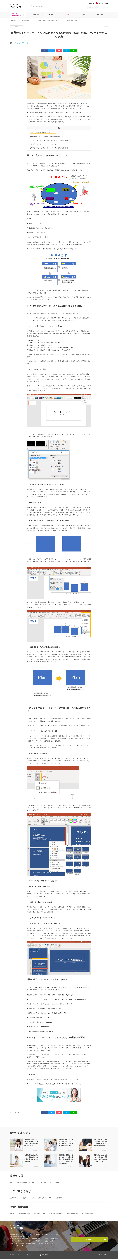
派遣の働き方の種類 (24, 1213)
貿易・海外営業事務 (21, 1182)
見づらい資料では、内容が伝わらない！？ (43, 132)
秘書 (33, 1182)
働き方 (51, 15)
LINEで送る (73, 50)
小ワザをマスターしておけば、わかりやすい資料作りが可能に (49, 148)
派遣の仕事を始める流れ (56, 1213)
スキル (67, 15)
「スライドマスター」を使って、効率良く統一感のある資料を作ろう (51, 140)
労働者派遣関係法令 (72, 1213)
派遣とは (12, 1213)
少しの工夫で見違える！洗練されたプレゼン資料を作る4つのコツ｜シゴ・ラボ (53, 1079)
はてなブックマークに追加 (66, 50)
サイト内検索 (106, 7)
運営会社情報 (45, 1255)
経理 (11, 1182)
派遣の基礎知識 (25, 20)
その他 (57, 1182)
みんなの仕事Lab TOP (15, 20)
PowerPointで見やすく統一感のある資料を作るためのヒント (48, 136)
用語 (83, 15)
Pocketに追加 (59, 50)
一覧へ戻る (16, 1112)
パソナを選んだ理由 (87, 1213)
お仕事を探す (90, 1239)
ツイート (51, 50)
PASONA (106, 1254)
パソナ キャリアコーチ (21, 43)
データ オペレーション (44, 1182)
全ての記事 (59, 1198)
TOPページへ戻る (16, 1255)
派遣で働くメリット (39, 1213)
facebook (44, 50)
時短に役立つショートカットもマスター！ (43, 144)
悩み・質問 (100, 15)
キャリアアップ (34, 15)
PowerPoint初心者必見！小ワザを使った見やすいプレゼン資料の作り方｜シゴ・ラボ (55, 1084)
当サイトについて (31, 1255)
